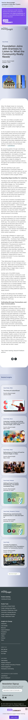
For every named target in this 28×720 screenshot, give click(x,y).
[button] (3, 66)
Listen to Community (17, 13)
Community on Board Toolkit (8, 606)
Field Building (4, 660)
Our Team (3, 653)
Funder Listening (5, 596)
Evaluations (4, 631)
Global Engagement (6, 666)
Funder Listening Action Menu (8, 608)
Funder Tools (4, 604)
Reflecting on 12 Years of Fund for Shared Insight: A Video (13, 453)
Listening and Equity (6, 599)
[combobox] (16, 27)
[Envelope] (5, 697)
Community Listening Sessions (8, 612)
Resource (3, 627)
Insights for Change (6, 621)
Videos (3, 636)
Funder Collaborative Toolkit (8, 616)
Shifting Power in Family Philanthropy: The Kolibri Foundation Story (11, 484)
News (11, 418)
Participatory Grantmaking (7, 668)
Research (3, 633)
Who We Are (4, 649)
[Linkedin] (3, 697)
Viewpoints (4, 623)
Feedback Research (6, 662)
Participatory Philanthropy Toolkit (9, 610)
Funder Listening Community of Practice (10, 664)
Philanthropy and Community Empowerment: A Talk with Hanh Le (13, 515)
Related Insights (6, 377)
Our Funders (4, 651)
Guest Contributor (5, 629)
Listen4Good (11, 145)
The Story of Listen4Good (11, 390)
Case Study (5, 41)
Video (11, 388)
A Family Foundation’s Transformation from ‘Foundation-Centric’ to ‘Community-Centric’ (13, 546)
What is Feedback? (5, 677)
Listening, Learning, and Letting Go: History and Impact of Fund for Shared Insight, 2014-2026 (14, 423)
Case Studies (4, 625)
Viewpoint (12, 511)
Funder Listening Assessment (8, 614)
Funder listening (8, 350)
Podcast (12, 480)
